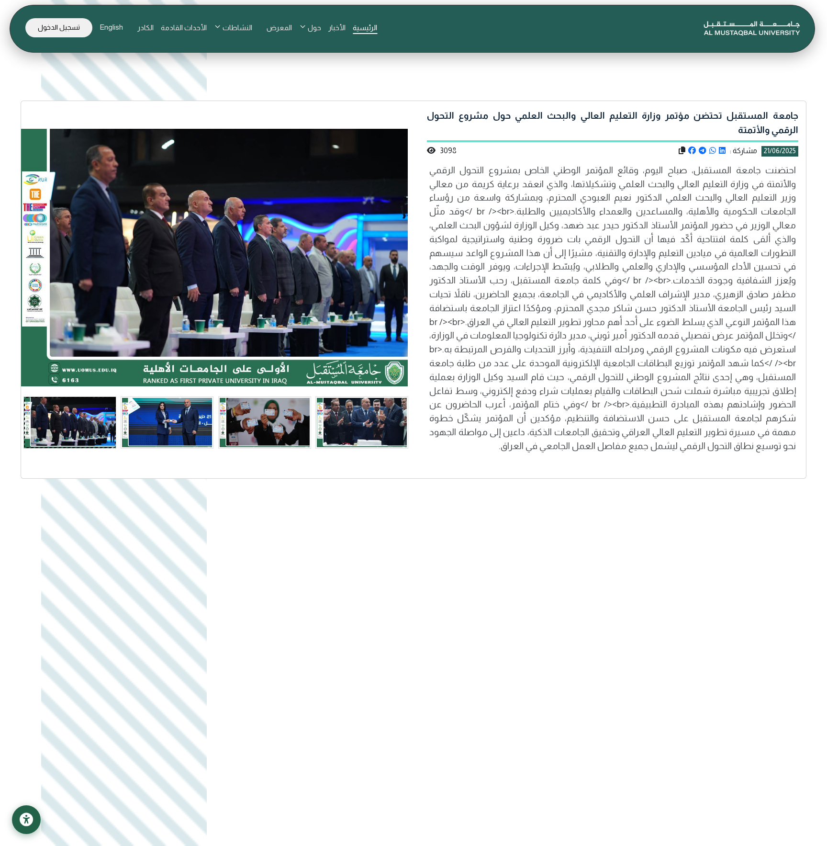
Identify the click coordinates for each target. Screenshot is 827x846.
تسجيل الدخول (59, 27)
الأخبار (337, 27)
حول (313, 27)
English (111, 27)
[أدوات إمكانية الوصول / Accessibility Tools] (26, 819)
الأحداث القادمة (184, 27)
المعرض (279, 27)
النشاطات (236, 27)
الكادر (145, 27)
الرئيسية (365, 27)
